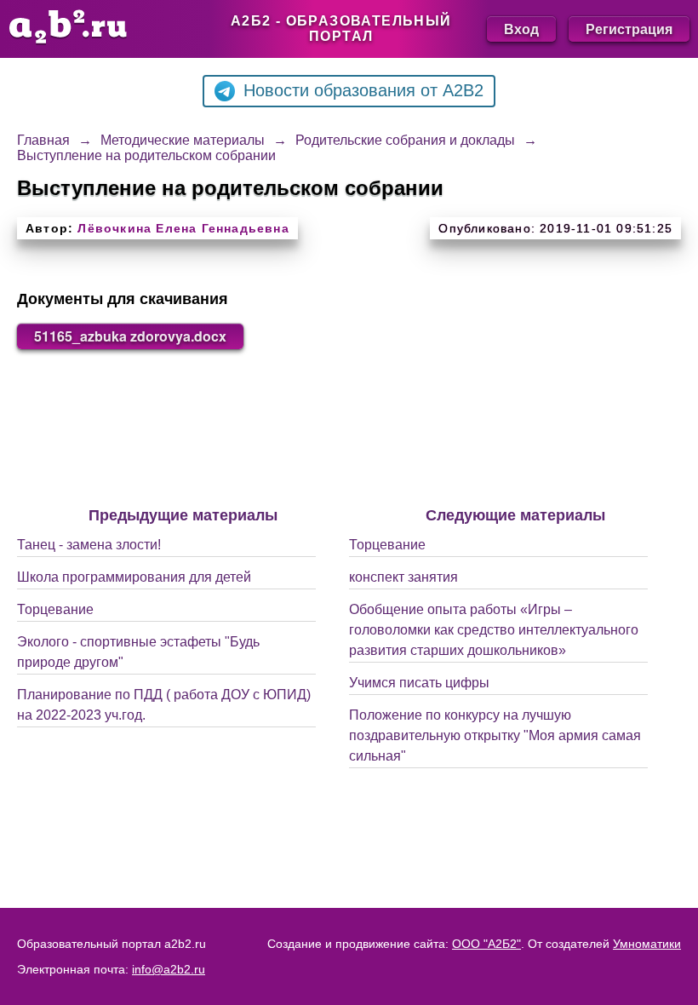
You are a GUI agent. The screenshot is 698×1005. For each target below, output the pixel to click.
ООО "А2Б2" (486, 943)
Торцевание (55, 609)
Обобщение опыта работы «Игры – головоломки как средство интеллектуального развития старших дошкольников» (493, 630)
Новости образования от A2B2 (363, 90)
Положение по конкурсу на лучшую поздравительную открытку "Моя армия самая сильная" (495, 735)
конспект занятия (403, 577)
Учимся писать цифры (419, 682)
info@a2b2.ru (168, 969)
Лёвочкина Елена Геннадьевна (183, 228)
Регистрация (629, 28)
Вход (521, 28)
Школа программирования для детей (134, 577)
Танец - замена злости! (89, 544)
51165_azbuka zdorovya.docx (130, 336)
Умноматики (647, 943)
